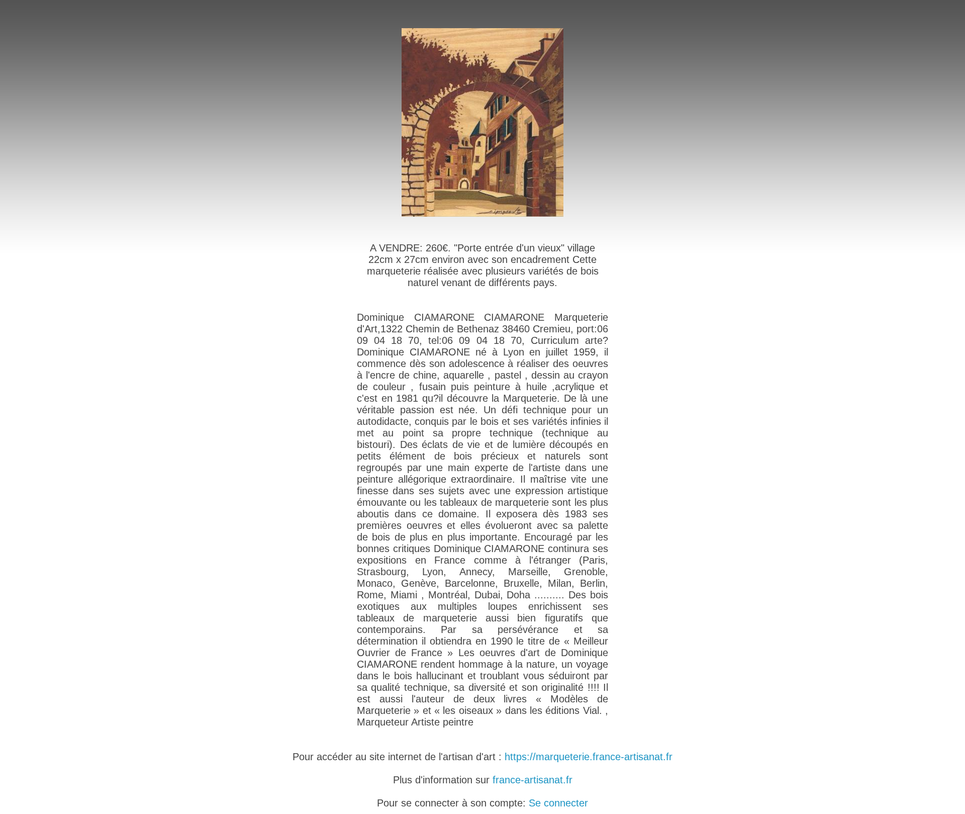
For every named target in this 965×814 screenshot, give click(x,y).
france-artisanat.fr (532, 779)
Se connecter (558, 802)
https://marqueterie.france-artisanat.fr (588, 756)
